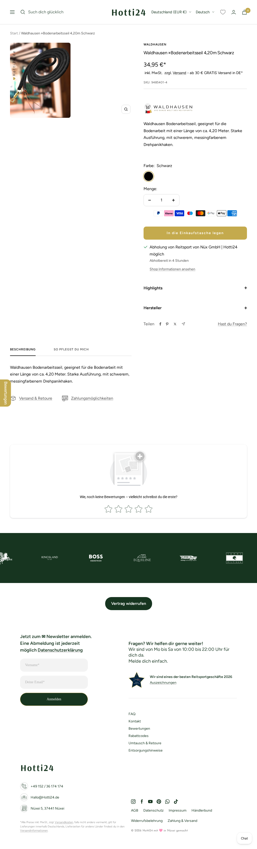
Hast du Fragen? (232, 324)
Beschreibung (23, 349)
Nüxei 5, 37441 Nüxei (47, 808)
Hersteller (153, 307)
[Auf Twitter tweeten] (175, 324)
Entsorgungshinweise (145, 750)
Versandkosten (64, 822)
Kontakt (134, 721)
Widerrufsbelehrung (147, 821)
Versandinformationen (34, 830)
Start (14, 33)
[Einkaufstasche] (244, 12)
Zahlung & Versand (182, 821)
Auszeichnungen (163, 682)
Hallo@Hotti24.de (45, 797)
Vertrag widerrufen (128, 603)
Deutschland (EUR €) (168, 12)
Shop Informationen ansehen (172, 269)
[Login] (233, 12)
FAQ (132, 714)
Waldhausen (155, 44)
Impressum (177, 810)
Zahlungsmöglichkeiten (92, 398)
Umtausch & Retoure (144, 743)
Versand (179, 73)
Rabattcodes (138, 736)
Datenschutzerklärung (60, 650)
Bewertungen (139, 728)
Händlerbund (201, 810)
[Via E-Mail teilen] (183, 324)
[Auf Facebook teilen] (160, 324)
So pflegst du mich (71, 349)
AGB (134, 810)
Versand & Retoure (35, 398)
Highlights (153, 288)
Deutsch (203, 12)
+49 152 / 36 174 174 (47, 786)
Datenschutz (153, 810)
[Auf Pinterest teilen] (167, 324)
